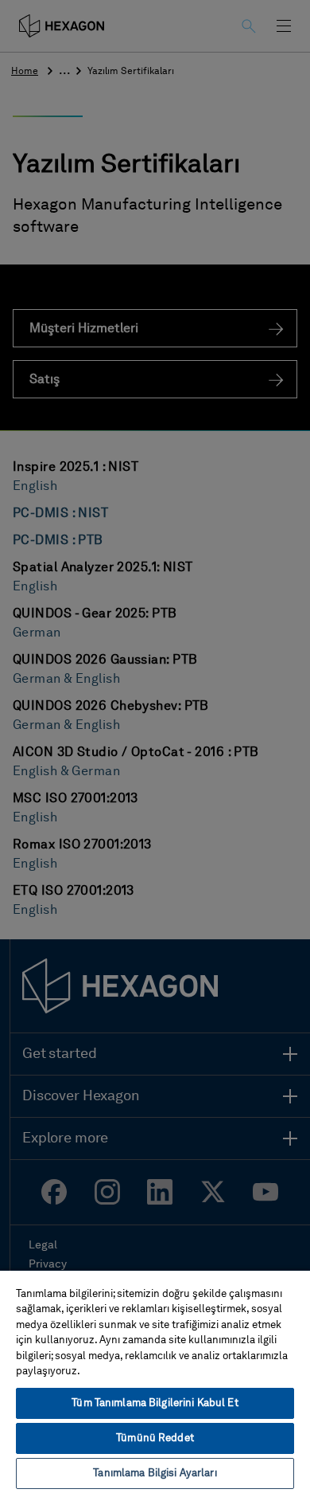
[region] (155, 1381)
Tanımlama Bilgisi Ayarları (154, 1473)
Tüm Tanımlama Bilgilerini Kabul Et (155, 1403)
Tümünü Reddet (155, 1438)
